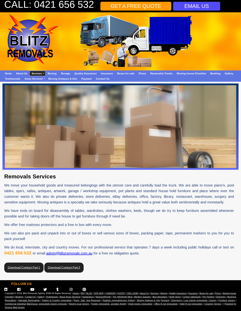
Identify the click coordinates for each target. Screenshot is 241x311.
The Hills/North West (122, 297)
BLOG (89, 293)
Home (8, 73)
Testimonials (12, 78)
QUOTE (121, 293)
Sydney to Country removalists (57, 300)
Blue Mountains (159, 297)
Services (37, 73)
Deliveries (221, 297)
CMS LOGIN (132, 293)
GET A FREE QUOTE (136, 6)
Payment (86, 78)
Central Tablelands (192, 297)
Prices (142, 73)
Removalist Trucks (161, 73)
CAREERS (110, 293)
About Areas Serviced (69, 297)
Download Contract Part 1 (24, 267)
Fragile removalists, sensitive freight (108, 304)
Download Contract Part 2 (64, 267)
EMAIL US (196, 6)
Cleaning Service (212, 304)
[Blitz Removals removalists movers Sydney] (32, 63)
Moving (52, 73)
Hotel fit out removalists (191, 304)
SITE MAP (99, 293)
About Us (21, 73)
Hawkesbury (88, 297)
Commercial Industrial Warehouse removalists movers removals (36, 304)
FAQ (83, 293)
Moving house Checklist (191, 73)
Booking (215, 73)
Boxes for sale (125, 73)
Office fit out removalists (166, 304)
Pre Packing (208, 297)
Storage (65, 73)
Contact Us (102, 78)
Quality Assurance (85, 73)
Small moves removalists (140, 304)
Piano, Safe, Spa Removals (87, 300)
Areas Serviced (34, 78)
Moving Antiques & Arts (62, 78)
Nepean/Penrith (103, 297)
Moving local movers (79, 304)
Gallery (229, 73)
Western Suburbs (142, 297)
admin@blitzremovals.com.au (69, 253)
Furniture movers (226, 300)
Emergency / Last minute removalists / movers (193, 300)
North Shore (175, 297)
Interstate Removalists (29, 300)
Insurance (107, 73)
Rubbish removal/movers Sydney (119, 300)
